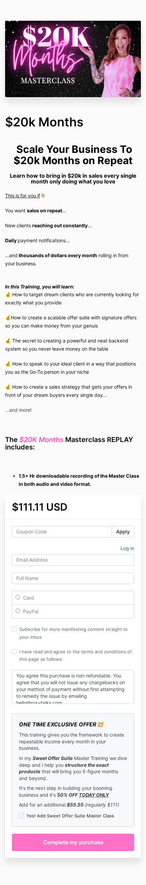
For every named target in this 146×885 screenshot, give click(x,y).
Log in (127, 548)
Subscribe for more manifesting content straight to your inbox (73, 632)
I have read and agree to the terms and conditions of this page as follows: (75, 655)
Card (28, 598)
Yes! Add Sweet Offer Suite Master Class (70, 815)
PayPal (30, 611)
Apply (123, 531)
